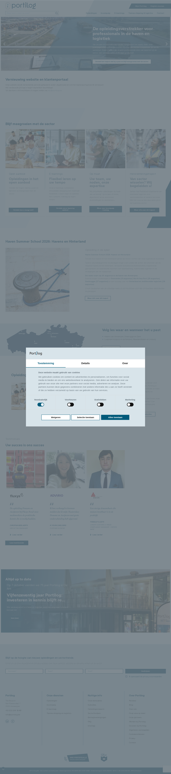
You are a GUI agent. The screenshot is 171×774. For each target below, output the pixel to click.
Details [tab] (85, 363)
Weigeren (55, 417)
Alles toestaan (115, 417)
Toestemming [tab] (46, 363)
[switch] (70, 404)
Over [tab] (125, 363)
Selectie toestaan (85, 417)
